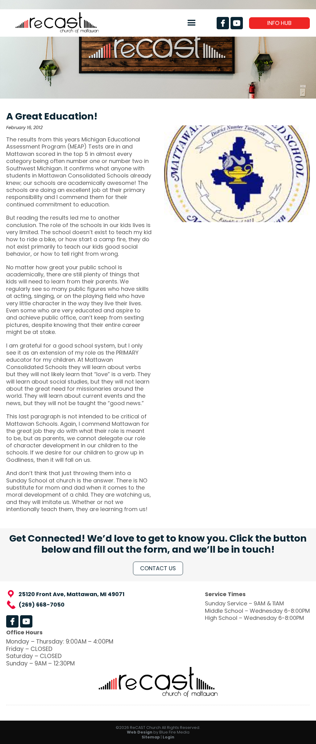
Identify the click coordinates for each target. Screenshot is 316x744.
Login (168, 737)
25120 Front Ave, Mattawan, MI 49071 (71, 594)
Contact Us (158, 568)
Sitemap (151, 737)
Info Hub (279, 23)
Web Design (139, 732)
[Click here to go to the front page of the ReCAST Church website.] (57, 31)
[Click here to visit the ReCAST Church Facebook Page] (223, 23)
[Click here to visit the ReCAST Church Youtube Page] (237, 23)
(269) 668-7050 (41, 604)
